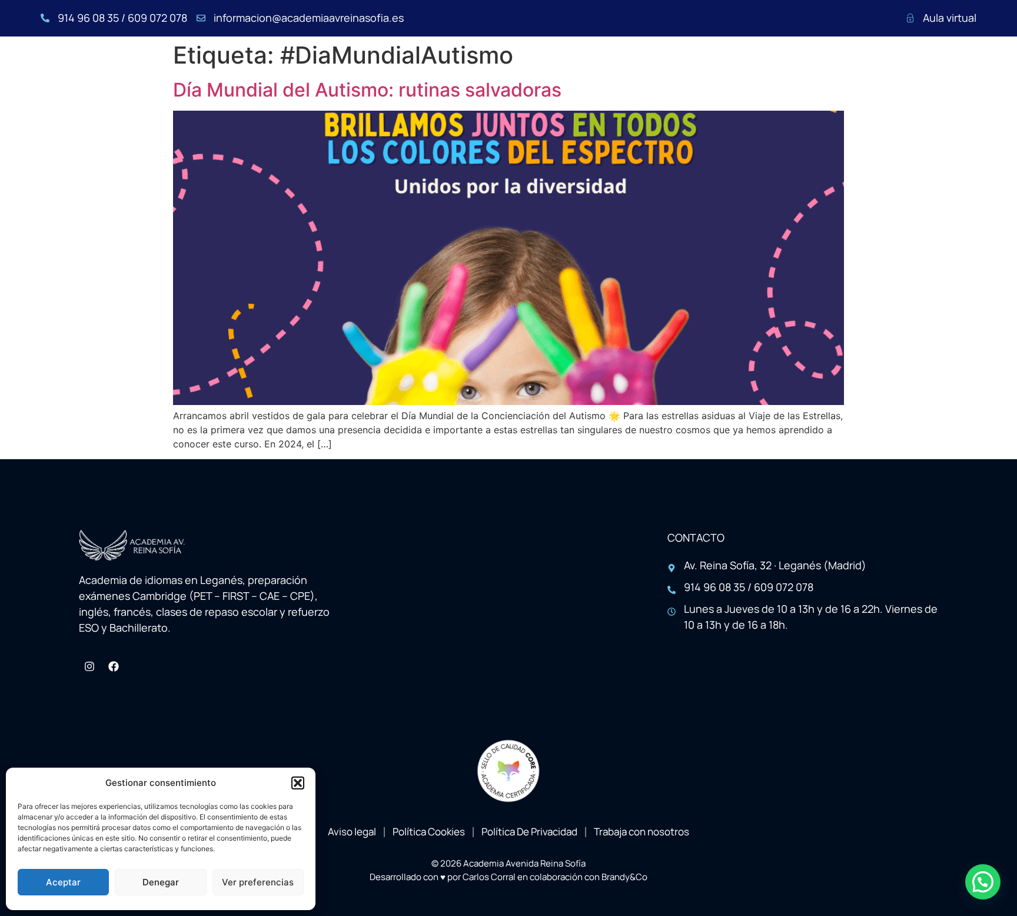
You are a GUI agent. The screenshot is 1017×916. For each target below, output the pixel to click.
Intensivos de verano (587, 71)
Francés (488, 71)
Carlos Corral (489, 877)
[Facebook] (113, 666)
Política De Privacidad (529, 831)
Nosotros (354, 71)
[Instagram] (89, 666)
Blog (894, 71)
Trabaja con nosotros (641, 831)
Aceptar (63, 882)
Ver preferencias (258, 882)
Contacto (950, 71)
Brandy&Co (624, 877)
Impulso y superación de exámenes (764, 71)
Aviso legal (352, 831)
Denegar (160, 882)
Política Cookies (429, 831)
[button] (298, 783)
